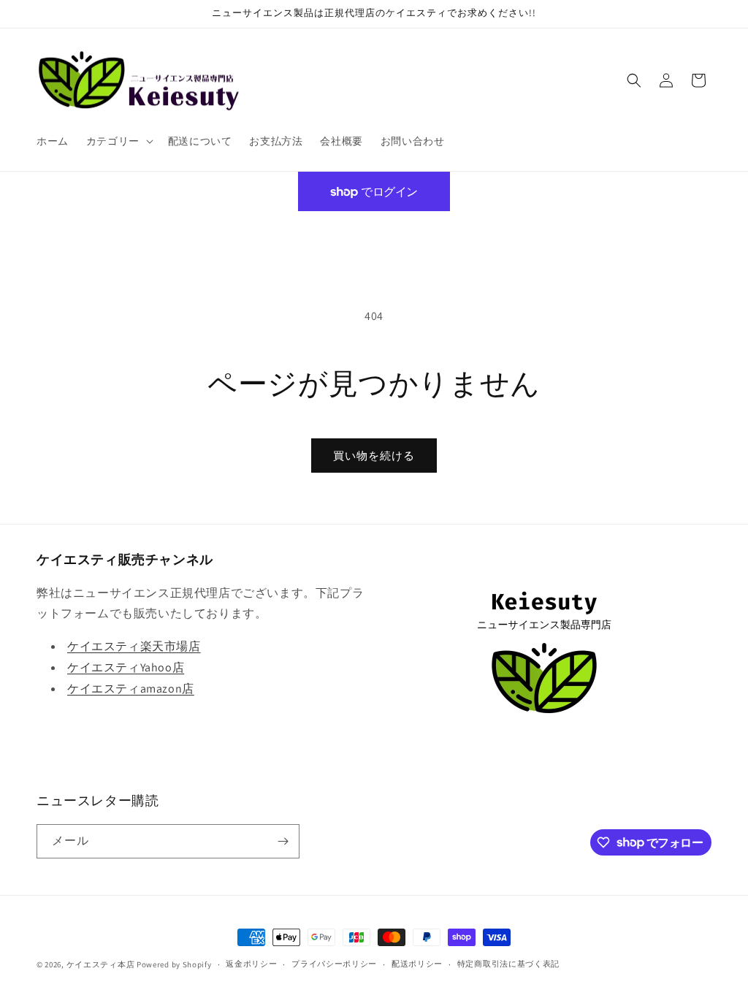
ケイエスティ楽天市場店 (134, 646)
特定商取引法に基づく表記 (508, 964)
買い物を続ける (374, 455)
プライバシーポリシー (334, 964)
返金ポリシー (251, 964)
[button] (118, 141)
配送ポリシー (417, 964)
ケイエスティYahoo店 (125, 667)
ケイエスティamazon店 (130, 688)
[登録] (283, 841)
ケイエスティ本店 (100, 964)
